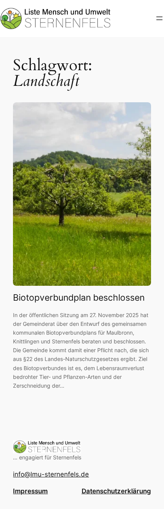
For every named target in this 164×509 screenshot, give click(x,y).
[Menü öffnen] (159, 18)
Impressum (30, 491)
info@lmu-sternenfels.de (51, 474)
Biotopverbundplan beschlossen (79, 298)
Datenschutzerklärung (116, 491)
